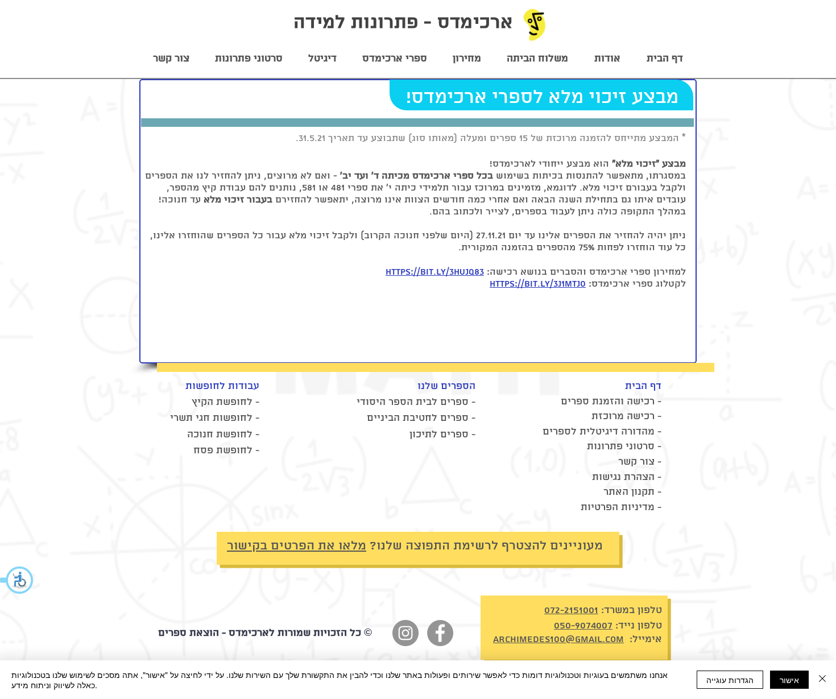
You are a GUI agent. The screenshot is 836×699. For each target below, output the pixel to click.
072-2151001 (571, 610)
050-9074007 (583, 625)
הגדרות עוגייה (730, 679)
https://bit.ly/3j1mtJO (538, 284)
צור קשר (636, 462)
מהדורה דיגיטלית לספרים (599, 431)
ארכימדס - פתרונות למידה (402, 22)
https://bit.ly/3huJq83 (435, 272)
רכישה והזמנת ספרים (608, 401)
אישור (789, 679)
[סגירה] (822, 679)
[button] (17, 580)
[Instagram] (405, 633)
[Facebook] (440, 633)
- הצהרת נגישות (626, 477)
